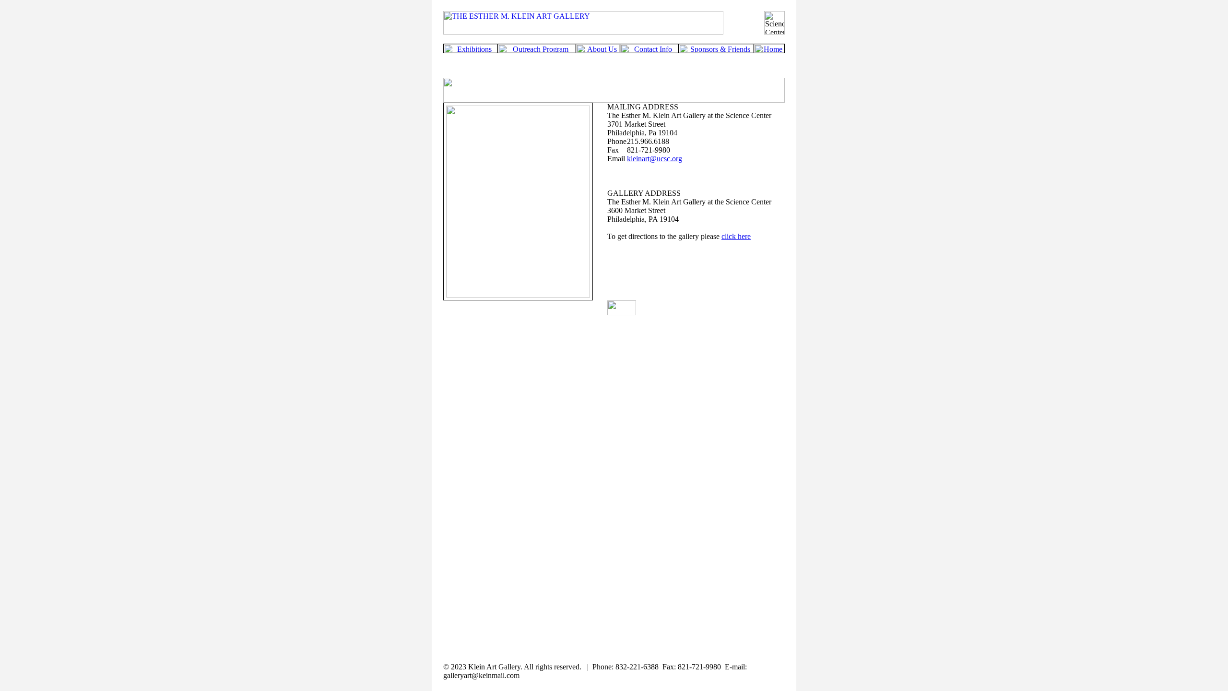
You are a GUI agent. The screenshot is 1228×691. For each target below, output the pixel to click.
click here (736, 236)
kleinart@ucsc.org (654, 159)
